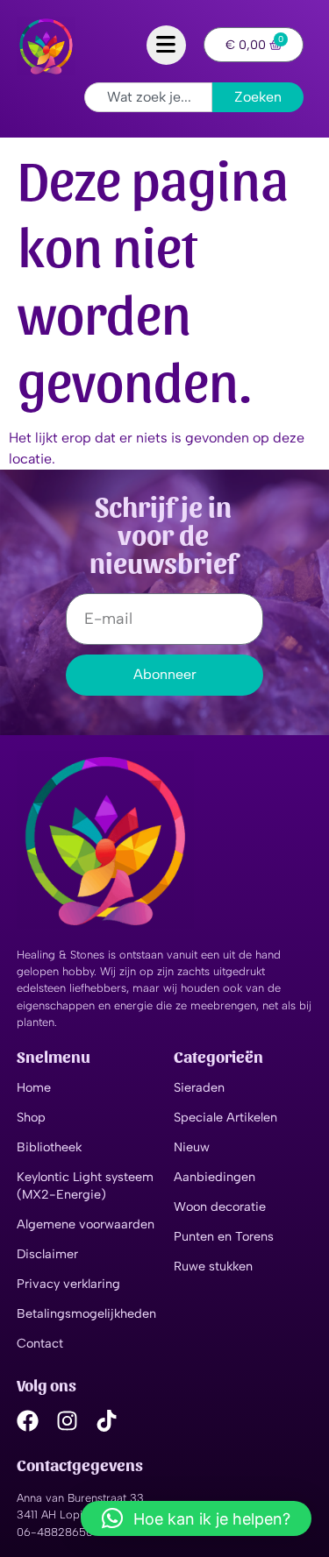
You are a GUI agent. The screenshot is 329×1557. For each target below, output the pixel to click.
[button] (196, 1518)
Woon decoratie (220, 1206)
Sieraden (199, 1087)
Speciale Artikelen (225, 1117)
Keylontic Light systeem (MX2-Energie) (85, 1185)
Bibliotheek (49, 1147)
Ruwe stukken (213, 1266)
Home (34, 1087)
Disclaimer (47, 1254)
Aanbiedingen (214, 1177)
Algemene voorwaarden (85, 1224)
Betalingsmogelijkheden (86, 1313)
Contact (40, 1343)
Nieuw (192, 1147)
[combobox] (148, 97)
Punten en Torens (224, 1236)
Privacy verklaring (68, 1284)
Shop (31, 1117)
